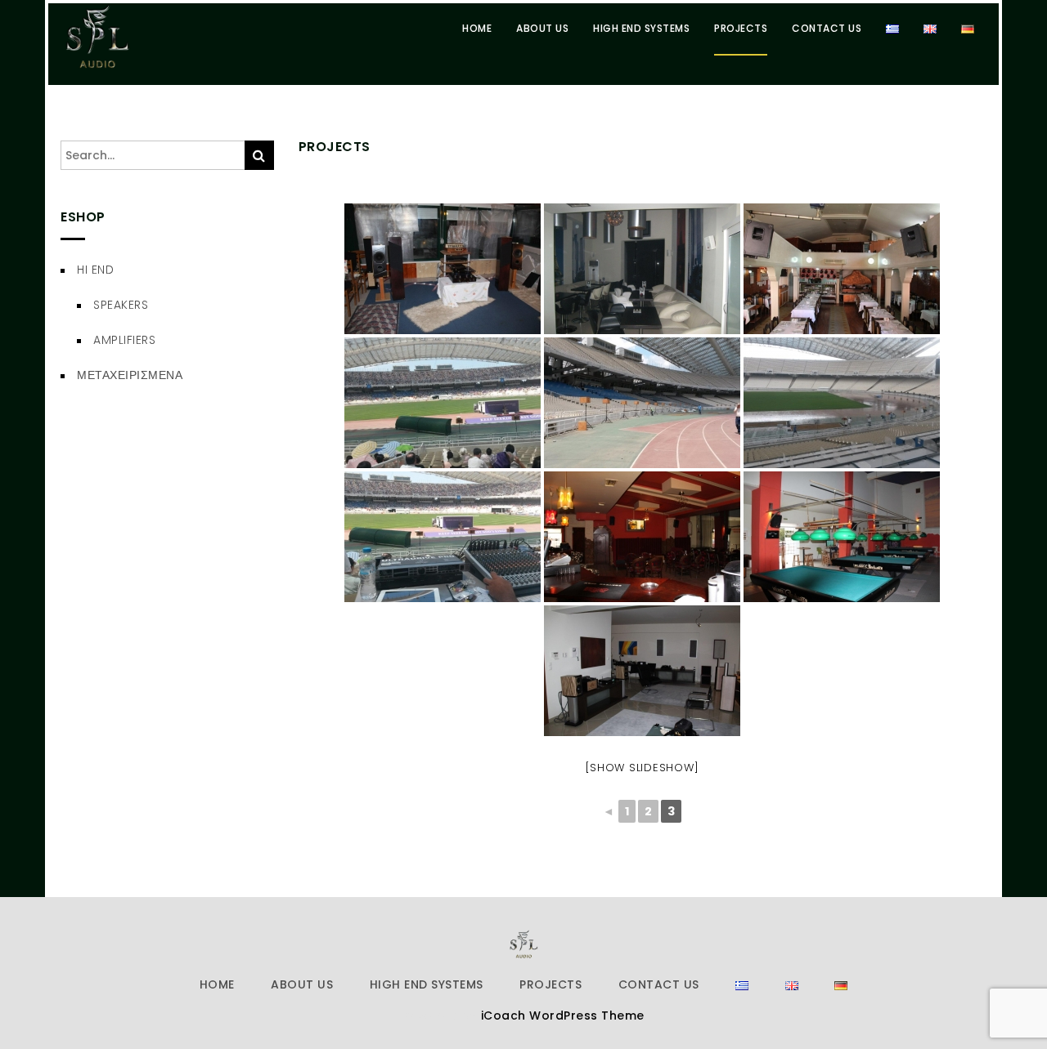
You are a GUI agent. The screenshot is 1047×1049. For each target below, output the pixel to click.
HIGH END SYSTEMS (641, 28)
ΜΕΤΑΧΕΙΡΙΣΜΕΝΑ (129, 375)
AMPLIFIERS (124, 340)
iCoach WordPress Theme (563, 1015)
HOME (477, 28)
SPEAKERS (120, 305)
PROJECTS (740, 28)
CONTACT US (826, 28)
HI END (95, 269)
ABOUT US (542, 28)
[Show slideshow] (642, 767)
